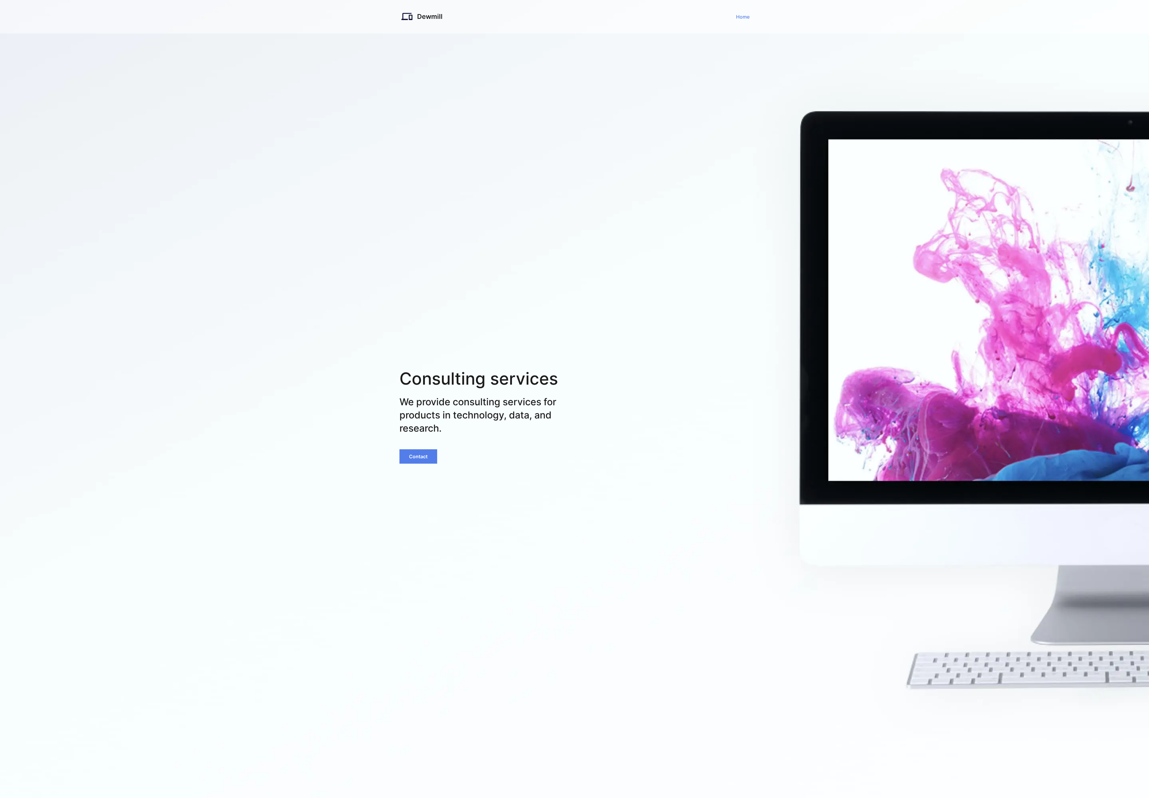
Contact (418, 456)
